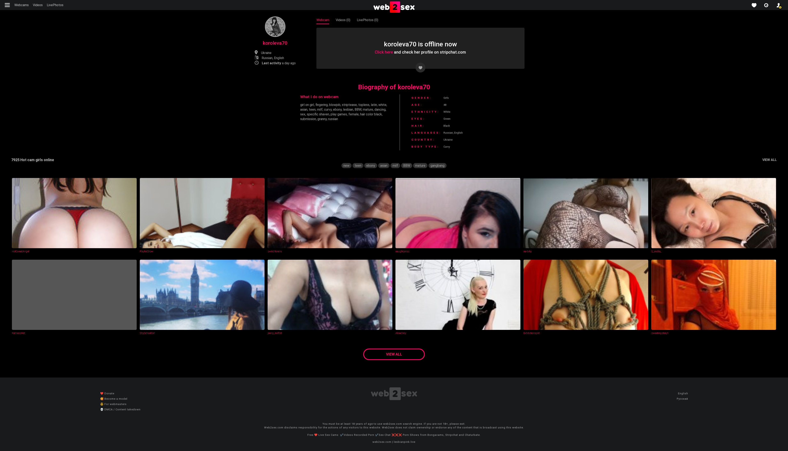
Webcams (21, 5)
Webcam (322, 20)
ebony (337, 109)
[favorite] (754, 5)
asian (303, 109)
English (683, 393)
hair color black (371, 114)
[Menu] (7, 5)
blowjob (334, 105)
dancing (380, 109)
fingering (321, 105)
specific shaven (318, 114)
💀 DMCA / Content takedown (120, 409)
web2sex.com (381, 441)
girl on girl (307, 105)
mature (368, 109)
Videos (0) (343, 20)
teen (312, 109)
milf (320, 109)
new (346, 166)
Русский (682, 398)
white (382, 105)
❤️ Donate (107, 393)
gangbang (437, 166)
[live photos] (766, 5)
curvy (328, 109)
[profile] (778, 5)
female (353, 114)
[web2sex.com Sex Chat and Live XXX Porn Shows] (394, 7)
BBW (358, 109)
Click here (384, 52)
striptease (349, 105)
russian (333, 119)
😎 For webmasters (113, 404)
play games (339, 114)
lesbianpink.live (404, 441)
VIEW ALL (769, 160)
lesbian (348, 109)
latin (374, 105)
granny (322, 119)
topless (363, 105)
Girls (446, 97)
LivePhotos (55, 5)
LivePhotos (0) (367, 20)
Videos (38, 5)
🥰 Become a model (113, 398)
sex (302, 114)
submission (308, 119)
